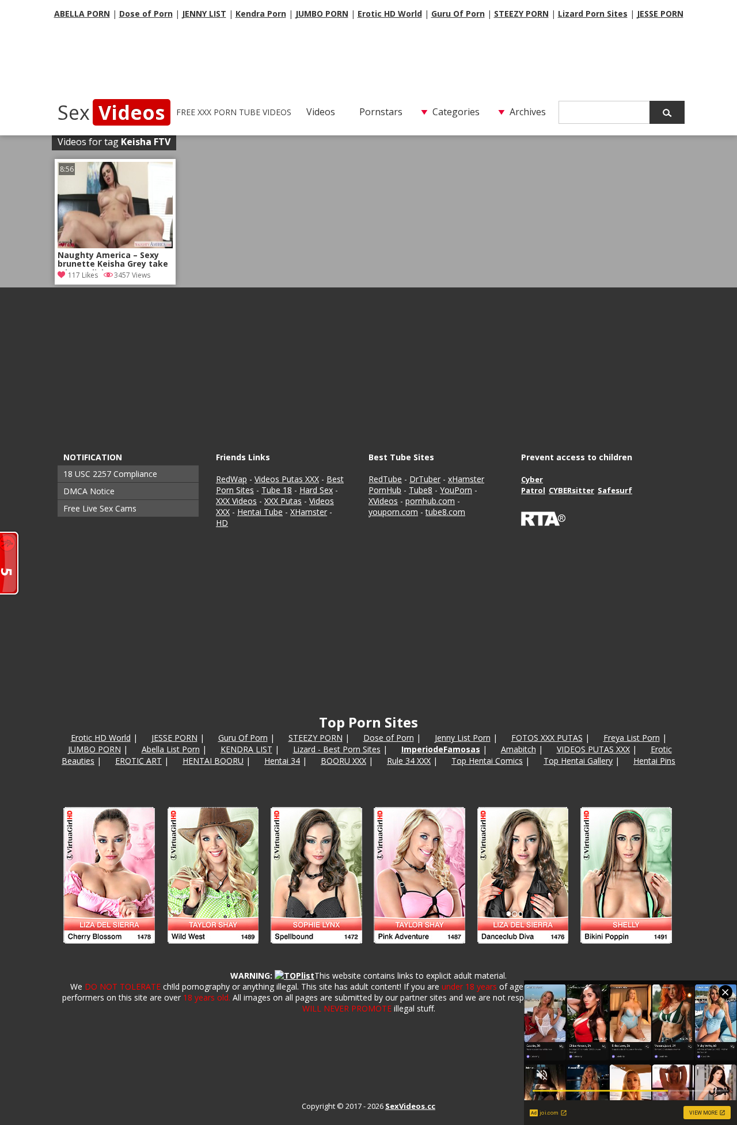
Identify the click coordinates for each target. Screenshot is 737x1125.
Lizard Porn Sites (593, 13)
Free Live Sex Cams (99, 508)
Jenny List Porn (463, 737)
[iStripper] (368, 948)
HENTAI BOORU (213, 760)
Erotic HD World (390, 13)
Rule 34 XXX (409, 760)
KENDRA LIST (246, 749)
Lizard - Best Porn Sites (337, 749)
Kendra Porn (260, 13)
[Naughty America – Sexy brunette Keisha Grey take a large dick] (115, 245)
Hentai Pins (654, 760)
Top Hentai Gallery (578, 760)
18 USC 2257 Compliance (110, 473)
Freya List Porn (631, 737)
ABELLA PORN (82, 13)
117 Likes (83, 275)
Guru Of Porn (458, 13)
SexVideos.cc (410, 1106)
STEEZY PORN (521, 13)
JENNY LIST (204, 13)
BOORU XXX (343, 760)
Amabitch (518, 749)
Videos (320, 111)
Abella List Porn (171, 749)
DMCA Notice (89, 491)
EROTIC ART (138, 760)
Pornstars (380, 111)
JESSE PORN (660, 13)
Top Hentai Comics (487, 760)
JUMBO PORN (321, 13)
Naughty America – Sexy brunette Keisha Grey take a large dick (113, 260)
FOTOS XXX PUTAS (547, 737)
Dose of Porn (146, 13)
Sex (111, 112)
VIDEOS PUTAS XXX (593, 749)
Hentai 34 (282, 760)
